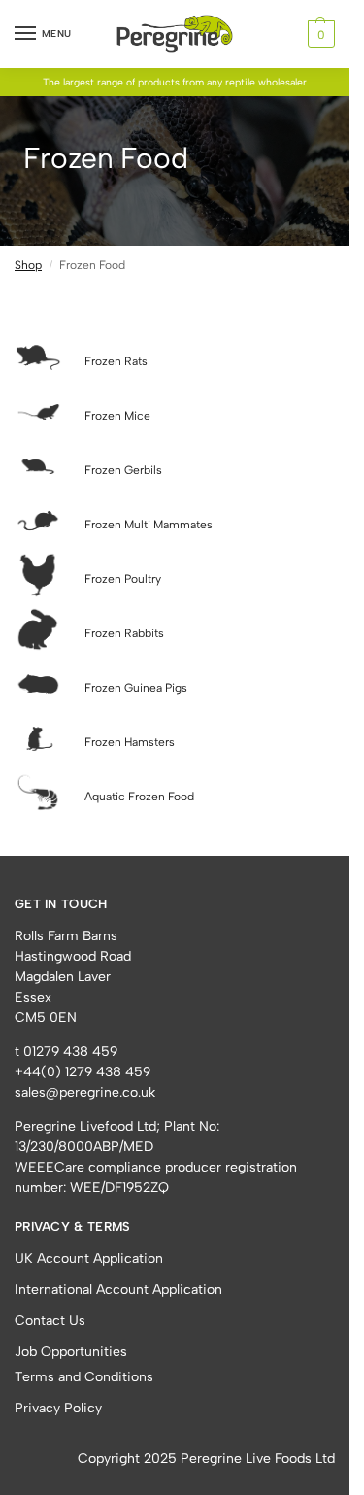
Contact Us (50, 1320)
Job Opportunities (71, 1351)
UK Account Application (89, 1258)
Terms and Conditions (84, 1377)
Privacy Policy (58, 1408)
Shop (28, 265)
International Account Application (118, 1289)
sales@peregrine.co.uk (85, 1092)
